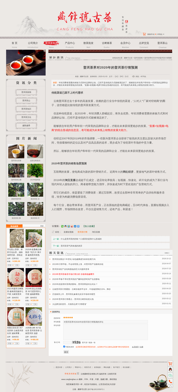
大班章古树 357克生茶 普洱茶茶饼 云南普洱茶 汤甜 (33, 330)
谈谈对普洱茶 (16, 199)
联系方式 (87, 367)
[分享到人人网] (75, 226)
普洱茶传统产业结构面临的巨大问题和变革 (70, 269)
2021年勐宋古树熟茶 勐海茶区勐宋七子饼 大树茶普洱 (15, 291)
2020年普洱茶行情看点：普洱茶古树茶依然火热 (73, 299)
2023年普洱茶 (35, 180)
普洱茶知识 (51, 43)
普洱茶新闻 (26, 92)
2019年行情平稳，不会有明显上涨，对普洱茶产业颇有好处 (77, 264)
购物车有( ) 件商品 (156, 34)
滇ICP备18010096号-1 (95, 389)
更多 (42, 226)
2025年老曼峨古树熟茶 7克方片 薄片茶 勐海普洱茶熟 (33, 252)
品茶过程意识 (35, 161)
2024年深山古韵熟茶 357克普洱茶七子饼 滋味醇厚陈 (33, 291)
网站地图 (107, 367)
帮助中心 (78, 367)
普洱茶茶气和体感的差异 (71, 246)
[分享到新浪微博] (72, 226)
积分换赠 (126, 367)
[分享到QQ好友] (65, 226)
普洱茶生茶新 (16, 161)
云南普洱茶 (60, 101)
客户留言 (116, 367)
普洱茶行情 (82, 232)
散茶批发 (88, 43)
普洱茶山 (162, 43)
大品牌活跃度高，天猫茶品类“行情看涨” (69, 304)
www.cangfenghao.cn (69, 379)
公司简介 (33, 43)
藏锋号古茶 (128, 58)
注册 (141, 347)
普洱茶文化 (26, 117)
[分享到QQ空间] (69, 226)
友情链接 (97, 367)
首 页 (14, 43)
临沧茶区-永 (35, 199)
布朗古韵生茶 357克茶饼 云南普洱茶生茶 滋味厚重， (15, 330)
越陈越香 (26, 125)
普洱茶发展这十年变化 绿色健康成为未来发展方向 (74, 259)
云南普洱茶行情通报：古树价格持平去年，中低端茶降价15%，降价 (81, 289)
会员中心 (125, 43)
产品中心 (70, 43)
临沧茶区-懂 (16, 218)
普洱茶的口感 (16, 180)
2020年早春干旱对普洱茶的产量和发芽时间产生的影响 (76, 279)
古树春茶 (107, 43)
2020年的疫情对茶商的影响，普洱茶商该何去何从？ (75, 284)
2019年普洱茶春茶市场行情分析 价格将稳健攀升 (73, 274)
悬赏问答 (59, 367)
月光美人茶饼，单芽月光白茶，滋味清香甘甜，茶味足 (15, 252)
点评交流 (144, 43)
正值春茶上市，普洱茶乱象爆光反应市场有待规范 (73, 294)
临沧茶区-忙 (35, 218)
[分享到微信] (62, 226)
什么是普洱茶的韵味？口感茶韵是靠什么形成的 (81, 239)
